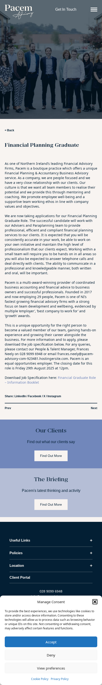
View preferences (51, 668)
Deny (51, 655)
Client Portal (19, 577)
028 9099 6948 (51, 591)
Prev (8, 408)
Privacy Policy (60, 679)
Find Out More (51, 456)
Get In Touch (65, 9)
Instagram (54, 396)
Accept (51, 642)
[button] (95, 601)
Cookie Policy (39, 679)
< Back (9, 130)
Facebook (34, 396)
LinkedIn (20, 396)
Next (94, 408)
